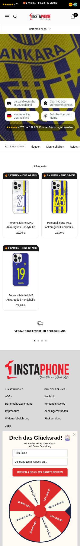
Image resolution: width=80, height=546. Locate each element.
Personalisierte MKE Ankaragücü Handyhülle (20, 225)
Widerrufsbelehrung (17, 418)
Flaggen (35, 146)
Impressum (12, 411)
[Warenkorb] (73, 16)
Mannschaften (55, 146)
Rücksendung (52, 418)
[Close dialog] (74, 434)
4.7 (16, 4)
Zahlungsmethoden (56, 411)
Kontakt (49, 396)
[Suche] (15, 16)
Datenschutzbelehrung (18, 403)
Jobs (8, 425)
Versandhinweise (54, 403)
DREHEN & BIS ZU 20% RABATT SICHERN (40, 472)
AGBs (8, 396)
